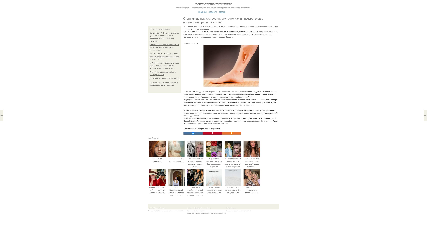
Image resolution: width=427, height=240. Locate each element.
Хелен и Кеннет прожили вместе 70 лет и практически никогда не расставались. (164, 47)
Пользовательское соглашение (201, 208)
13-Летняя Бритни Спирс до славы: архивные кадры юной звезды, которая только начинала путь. (164, 65)
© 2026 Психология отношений (156, 208)
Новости (213, 11)
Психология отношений (213, 4)
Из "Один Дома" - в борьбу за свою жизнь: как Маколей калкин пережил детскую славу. (164, 56)
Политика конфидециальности (195, 210)
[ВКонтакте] (193, 133)
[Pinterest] (212, 133)
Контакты (189, 208)
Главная (202, 11)
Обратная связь (231, 208)
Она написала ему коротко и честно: (164, 78)
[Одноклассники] (231, 133)
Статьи (222, 11)
